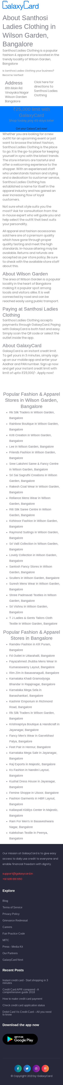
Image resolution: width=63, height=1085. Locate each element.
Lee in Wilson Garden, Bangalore (31, 446)
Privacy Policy (11, 914)
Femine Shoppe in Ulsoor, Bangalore (34, 792)
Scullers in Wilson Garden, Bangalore (34, 578)
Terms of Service (12, 907)
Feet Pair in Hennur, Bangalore (30, 747)
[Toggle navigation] (43, 5)
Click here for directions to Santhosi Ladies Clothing (46, 88)
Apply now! (45, 373)
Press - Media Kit (13, 946)
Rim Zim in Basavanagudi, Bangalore (34, 673)
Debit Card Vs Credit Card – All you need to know (27, 1013)
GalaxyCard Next (13, 960)
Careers (7, 927)
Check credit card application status (24, 1005)
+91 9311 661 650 (12, 879)
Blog (5, 901)
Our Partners (10, 953)
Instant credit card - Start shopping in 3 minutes (25, 981)
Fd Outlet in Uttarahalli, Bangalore (32, 655)
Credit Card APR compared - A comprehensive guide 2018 (21, 991)
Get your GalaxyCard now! (31, 128)
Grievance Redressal (15, 920)
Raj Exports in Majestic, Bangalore (32, 764)
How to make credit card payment (22, 998)
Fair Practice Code (14, 933)
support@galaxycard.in (18, 874)
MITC (6, 940)
